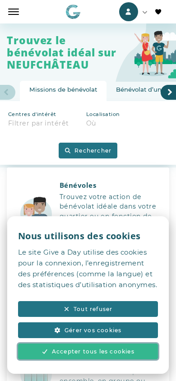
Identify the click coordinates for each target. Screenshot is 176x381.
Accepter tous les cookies (93, 351)
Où (91, 123)
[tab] (63, 91)
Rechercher (92, 150)
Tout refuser (93, 309)
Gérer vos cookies (93, 330)
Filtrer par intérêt (38, 123)
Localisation (103, 114)
